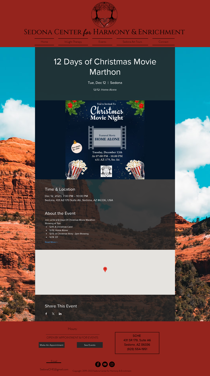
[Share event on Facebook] (46, 314)
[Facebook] (98, 364)
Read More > (51, 242)
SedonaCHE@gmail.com (54, 369)
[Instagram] (112, 364)
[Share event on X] (53, 314)
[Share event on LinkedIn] (60, 314)
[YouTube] (105, 364)
